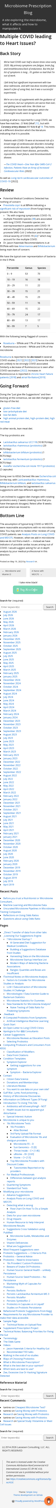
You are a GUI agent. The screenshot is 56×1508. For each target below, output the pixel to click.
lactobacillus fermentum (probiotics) (22, 459)
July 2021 (8, 819)
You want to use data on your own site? (28, 1089)
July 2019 (8, 881)
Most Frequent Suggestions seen (21, 1249)
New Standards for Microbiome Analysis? (29, 1004)
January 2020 (10, 864)
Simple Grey (31, 1492)
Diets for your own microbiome (23, 1215)
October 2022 (10, 768)
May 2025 (8, 662)
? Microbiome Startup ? (19, 939)
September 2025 (12, 649)
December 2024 (11, 680)
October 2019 (10, 874)
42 (36, 235)
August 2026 (10, 611)
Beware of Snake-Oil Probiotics (23, 1266)
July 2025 (8, 656)
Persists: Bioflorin (16, 1290)
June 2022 (8, 782)
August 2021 (10, 816)
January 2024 (10, 717)
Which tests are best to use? (18, 1369)
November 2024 (12, 683)
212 (37, 123)
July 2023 (8, 738)
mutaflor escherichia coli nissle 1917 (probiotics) (29, 466)
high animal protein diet (16, 418)
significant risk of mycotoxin (15, 208)
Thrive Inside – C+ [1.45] (26, 1150)
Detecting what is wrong (20, 1205)
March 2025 (9, 669)
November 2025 (12, 642)
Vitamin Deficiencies (17, 1242)
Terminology (10, 1338)
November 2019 (12, 871)
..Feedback (8, 1014)
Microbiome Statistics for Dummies (26, 1000)
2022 (26, 360)
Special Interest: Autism (19, 1116)
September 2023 (12, 731)
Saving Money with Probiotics (31, 1410)
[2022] (23, 370)
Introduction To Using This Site (20, 1102)
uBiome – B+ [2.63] (24, 1154)
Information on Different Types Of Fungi (25, 1099)
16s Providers (17, 1126)
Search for (11, 600)
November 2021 (12, 806)
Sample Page (10, 1321)
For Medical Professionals (20, 1174)
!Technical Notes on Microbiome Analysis (25, 976)
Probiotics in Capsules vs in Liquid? (25, 1304)
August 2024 (10, 693)
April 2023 (8, 748)
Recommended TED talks (20, 1352)
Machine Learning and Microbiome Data (25, 905)
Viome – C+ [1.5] (22, 1157)
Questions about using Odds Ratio (21, 918)
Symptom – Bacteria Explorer (25, 1072)
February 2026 (11, 632)
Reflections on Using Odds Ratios (21, 915)
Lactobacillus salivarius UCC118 (20, 442)
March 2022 (9, 792)
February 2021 (11, 833)
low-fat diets (10, 414)
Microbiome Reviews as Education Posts (28, 1038)
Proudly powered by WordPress (30, 1501)
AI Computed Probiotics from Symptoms (25, 1017)
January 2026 (10, 635)
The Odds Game (11, 1341)
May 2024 (8, 703)
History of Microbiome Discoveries (21, 1096)
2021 (19, 360)
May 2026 (8, 622)
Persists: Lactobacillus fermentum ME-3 (28, 1294)
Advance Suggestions (18, 1195)
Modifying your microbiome (18, 1191)
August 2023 (10, 734)
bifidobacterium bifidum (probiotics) (22, 452)
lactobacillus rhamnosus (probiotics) (22, 445)
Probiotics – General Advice (17, 1256)
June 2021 (8, 823)
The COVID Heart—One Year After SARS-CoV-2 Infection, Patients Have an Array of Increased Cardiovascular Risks (28, 168)
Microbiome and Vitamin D (11, 573)
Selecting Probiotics (17, 1041)
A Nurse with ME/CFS (38, 573)
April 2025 (8, 666)
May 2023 (8, 744)
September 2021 (12, 813)
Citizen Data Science (17, 1079)
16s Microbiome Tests (19, 1123)
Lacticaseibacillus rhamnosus (33, 479)
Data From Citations (17, 1055)
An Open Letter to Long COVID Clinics (23, 1027)
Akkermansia (26, 246)
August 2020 (10, 850)
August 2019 (10, 877)
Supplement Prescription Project (20, 1328)
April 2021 (8, 830)
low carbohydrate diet (15, 411)
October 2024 (10, 686)
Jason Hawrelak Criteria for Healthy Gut (28, 1348)
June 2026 (8, 618)
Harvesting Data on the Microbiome (29, 956)
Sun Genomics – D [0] (25, 1147)
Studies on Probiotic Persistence (24, 1307)
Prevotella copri (11, 205)
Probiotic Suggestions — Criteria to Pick (24, 1253)
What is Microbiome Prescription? (21, 1362)
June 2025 (8, 659)
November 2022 (12, 765)
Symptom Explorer (17, 1062)
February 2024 (11, 714)
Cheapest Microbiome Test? (30, 1407)
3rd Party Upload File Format (25, 1133)
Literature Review (16, 1085)
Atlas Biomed (21, 1130)
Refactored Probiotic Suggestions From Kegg (27, 1311)
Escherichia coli (47, 476)
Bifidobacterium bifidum (13, 483)
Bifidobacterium (46, 246)
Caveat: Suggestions (14, 1034)
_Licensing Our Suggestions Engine (22, 935)
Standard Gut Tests (17, 1188)
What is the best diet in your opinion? (23, 1365)
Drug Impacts (14, 1218)
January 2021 (10, 836)
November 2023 (12, 724)
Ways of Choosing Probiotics (18, 1358)
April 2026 (8, 625)
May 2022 (8, 785)
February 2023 (11, 755)
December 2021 (11, 802)
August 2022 (10, 775)
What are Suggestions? (19, 1246)
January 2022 (10, 799)
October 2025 (10, 645)
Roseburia (8, 343)
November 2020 (12, 843)
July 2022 (8, 778)
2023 (34, 360)
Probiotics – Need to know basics (21, 1259)
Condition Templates (14, 1058)
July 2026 (8, 615)
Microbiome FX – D (24, 1143)
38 (33, 218)
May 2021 (8, 826)
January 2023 (10, 758)
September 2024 (12, 690)
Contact (7, 1075)
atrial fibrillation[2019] (33, 377)
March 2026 (9, 628)
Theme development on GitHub (28, 1495)
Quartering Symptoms (19, 1184)
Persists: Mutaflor (16, 1297)
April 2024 (8, 707)
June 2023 (8, 741)
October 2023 (10, 727)
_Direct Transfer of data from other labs (25, 932)
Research (30, 561)
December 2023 (11, 720)
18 (41, 126)
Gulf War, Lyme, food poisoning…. (21, 1092)
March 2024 (9, 710)
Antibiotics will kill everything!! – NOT (26, 1106)
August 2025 (10, 652)
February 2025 (11, 673)
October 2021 (10, 809)
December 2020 (11, 840)
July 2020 (8, 853)
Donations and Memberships (22, 1082)
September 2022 (12, 772)
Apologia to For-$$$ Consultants (20, 1031)
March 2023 (9, 751)
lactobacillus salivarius (43, 483)
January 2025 (10, 676)
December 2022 (11, 761)
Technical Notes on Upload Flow (24, 1324)
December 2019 (11, 867)
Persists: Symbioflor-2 (18, 1300)
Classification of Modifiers (20, 1051)
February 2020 (11, 860)
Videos (6, 1345)
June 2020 (8, 857)
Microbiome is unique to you (18, 1120)
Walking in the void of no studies (20, 1355)
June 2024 (8, 700)
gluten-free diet (11, 408)
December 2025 (11, 639)
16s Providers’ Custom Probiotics (24, 1263)
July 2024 (8, 697)
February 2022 (11, 795)
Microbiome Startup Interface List (28, 959)
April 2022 (8, 789)
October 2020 (10, 847)
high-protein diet (39, 418)
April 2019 (8, 884)
